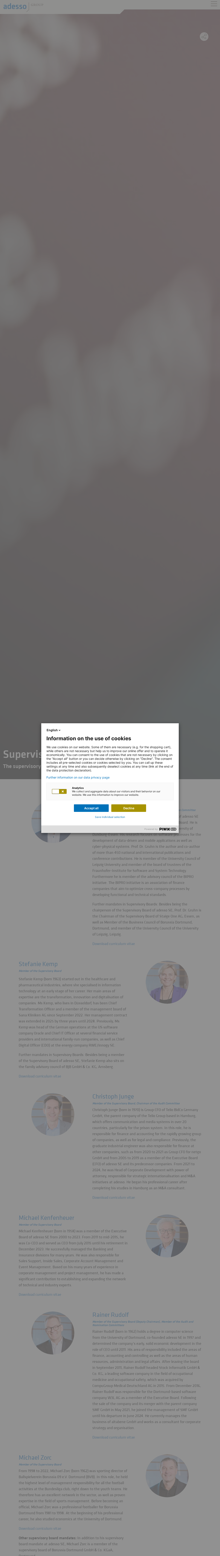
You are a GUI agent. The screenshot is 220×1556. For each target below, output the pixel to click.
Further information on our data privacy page (78, 777)
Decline (128, 808)
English (52, 730)
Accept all (91, 808)
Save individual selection (110, 817)
